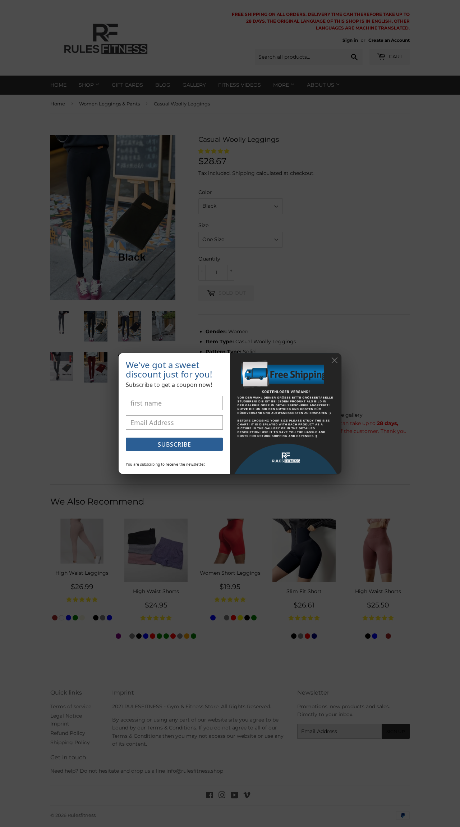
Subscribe (174, 444)
